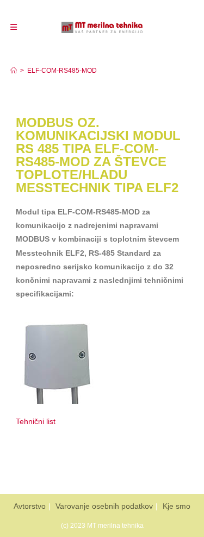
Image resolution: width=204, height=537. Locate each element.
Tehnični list (35, 421)
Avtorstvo (30, 506)
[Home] (13, 70)
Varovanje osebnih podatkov (104, 506)
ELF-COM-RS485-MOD (62, 70)
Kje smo (176, 506)
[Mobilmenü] (13, 27)
